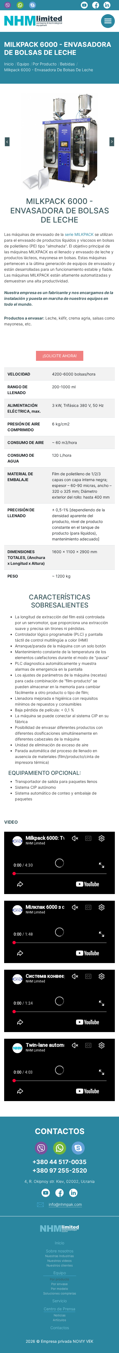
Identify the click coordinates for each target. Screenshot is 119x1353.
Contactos (59, 1327)
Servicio (59, 1300)
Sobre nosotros (59, 1251)
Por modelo (59, 1289)
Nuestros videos (59, 1261)
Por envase (59, 1284)
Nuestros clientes (59, 1265)
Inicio (59, 1242)
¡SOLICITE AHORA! (60, 355)
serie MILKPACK (79, 234)
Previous (7, 141)
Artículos (59, 1320)
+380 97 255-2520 (59, 1170)
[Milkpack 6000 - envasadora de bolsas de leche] (59, 141)
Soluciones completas (59, 1293)
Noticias (60, 1315)
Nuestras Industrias (59, 1256)
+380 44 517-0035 (59, 1161)
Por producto (59, 1279)
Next (112, 141)
